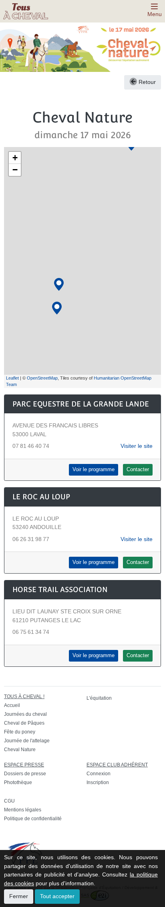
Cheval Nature (20, 749)
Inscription (98, 782)
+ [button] (15, 158)
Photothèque (18, 782)
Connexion (99, 773)
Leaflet (12, 378)
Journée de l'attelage (27, 741)
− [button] (15, 170)
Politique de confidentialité (33, 818)
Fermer (18, 896)
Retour (146, 82)
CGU (9, 801)
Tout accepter (57, 896)
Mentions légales (22, 810)
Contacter (138, 469)
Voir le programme (93, 469)
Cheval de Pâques (24, 723)
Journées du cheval (25, 714)
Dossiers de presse (25, 773)
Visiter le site (137, 446)
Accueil (12, 705)
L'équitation (99, 698)
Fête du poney (19, 732)
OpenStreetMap (42, 378)
